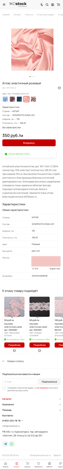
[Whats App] (12, 444)
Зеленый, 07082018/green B (19, 99)
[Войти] (52, 4)
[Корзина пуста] (58, 4)
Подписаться (49, 381)
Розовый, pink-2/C (33, 99)
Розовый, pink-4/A (26, 99)
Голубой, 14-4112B (5, 99)
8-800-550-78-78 (11, 420)
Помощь (7, 410)
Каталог (7, 398)
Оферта (57, 455)
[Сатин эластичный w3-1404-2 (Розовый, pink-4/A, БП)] (32, 49)
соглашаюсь (42, 387)
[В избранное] (59, 88)
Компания (8, 404)
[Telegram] (5, 444)
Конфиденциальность (40, 455)
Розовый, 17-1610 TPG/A (12, 99)
